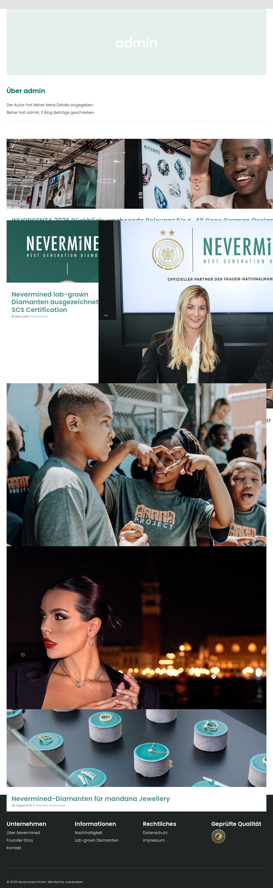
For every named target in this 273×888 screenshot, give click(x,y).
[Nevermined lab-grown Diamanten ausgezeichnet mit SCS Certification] (68, 271)
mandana (127, 198)
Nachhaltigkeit (88, 832)
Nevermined (144, 198)
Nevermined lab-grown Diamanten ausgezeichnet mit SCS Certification (61, 302)
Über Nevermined (23, 832)
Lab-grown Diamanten (97, 840)
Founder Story (20, 840)
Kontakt (14, 848)
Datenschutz (155, 832)
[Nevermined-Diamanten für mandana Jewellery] (136, 760)
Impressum (154, 840)
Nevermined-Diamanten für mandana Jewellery (91, 798)
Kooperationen (121, 501)
